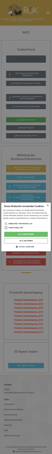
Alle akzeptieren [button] (26, 234)
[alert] (26, 227)
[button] (26, 246)
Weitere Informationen (39, 218)
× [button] (48, 206)
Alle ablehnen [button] (26, 241)
